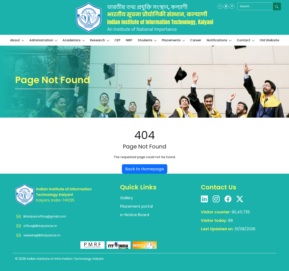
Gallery (126, 198)
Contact (243, 40)
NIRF (129, 40)
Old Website (269, 40)
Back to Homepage (144, 169)
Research (97, 40)
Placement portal (136, 206)
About (15, 40)
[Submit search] (277, 6)
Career (195, 40)
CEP (117, 40)
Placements (171, 40)
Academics (72, 40)
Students (145, 40)
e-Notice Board (134, 215)
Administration (41, 40)
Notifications (217, 40)
